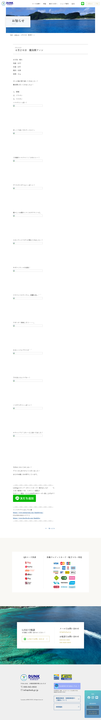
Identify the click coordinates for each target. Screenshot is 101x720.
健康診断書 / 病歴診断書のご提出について (65, 699)
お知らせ (16, 35)
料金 (44, 4)
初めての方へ (53, 4)
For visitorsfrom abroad (93, 712)
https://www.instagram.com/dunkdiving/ (28, 512)
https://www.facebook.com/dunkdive (26, 518)
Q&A (73, 4)
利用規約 (59, 707)
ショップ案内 (64, 4)
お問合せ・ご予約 (92, 4)
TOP (11, 35)
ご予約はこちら (93, 707)
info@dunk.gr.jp (65, 632)
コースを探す (36, 4)
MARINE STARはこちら (68, 686)
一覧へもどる (51, 528)
